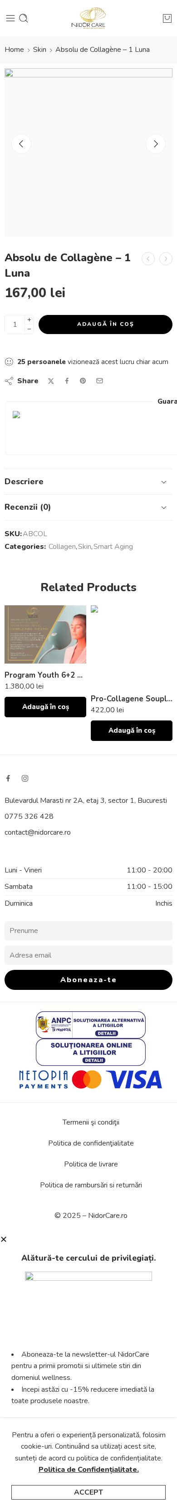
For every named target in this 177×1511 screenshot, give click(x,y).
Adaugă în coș (105, 324)
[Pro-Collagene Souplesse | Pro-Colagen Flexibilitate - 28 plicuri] (131, 646)
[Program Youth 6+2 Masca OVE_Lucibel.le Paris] (45, 634)
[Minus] (29, 329)
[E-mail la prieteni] (99, 381)
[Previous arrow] (21, 144)
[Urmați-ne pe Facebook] (8, 778)
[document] (88, 1373)
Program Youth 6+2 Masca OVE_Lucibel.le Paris (45, 675)
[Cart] (167, 18)
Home (14, 50)
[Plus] (29, 320)
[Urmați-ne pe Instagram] (25, 778)
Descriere (24, 481)
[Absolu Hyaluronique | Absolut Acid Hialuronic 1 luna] (165, 258)
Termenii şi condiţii (91, 1122)
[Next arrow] (156, 144)
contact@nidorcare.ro (38, 832)
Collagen (62, 547)
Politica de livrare (91, 1164)
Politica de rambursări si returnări (91, 1185)
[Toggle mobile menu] (10, 18)
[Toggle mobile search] (24, 18)
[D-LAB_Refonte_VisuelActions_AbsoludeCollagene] (88, 152)
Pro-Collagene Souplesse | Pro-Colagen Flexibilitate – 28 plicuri (131, 699)
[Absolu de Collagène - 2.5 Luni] (148, 258)
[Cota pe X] (51, 381)
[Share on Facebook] (67, 380)
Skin (39, 50)
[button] (45, 707)
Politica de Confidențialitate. (89, 1470)
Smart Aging (113, 547)
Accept (88, 1492)
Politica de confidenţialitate (91, 1143)
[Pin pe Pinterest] (83, 381)
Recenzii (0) (28, 507)
